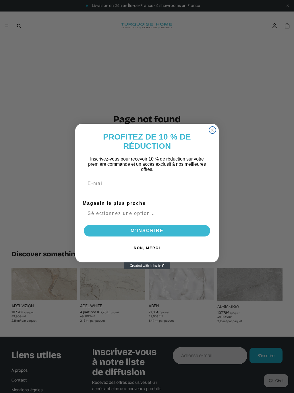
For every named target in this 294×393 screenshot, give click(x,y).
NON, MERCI (147, 248)
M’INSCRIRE (147, 230)
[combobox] (145, 213)
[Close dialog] (212, 130)
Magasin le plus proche (114, 203)
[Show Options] (206, 213)
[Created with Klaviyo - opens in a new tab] (147, 265)
